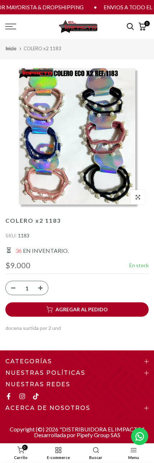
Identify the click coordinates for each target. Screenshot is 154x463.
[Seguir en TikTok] (36, 396)
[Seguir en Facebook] (8, 396)
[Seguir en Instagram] (22, 396)
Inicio (10, 48)
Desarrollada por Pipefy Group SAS (77, 434)
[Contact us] (139, 436)
